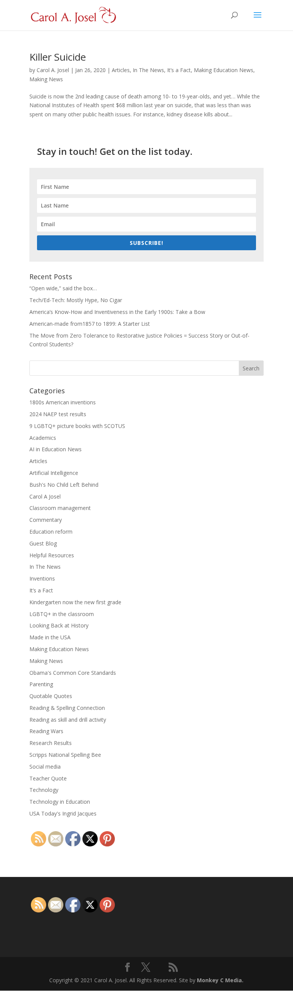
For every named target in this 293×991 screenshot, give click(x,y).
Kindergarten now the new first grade (75, 602)
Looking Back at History (59, 625)
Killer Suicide (57, 57)
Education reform (50, 531)
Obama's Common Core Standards (72, 672)
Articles (121, 70)
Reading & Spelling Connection (67, 707)
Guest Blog (43, 543)
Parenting (41, 684)
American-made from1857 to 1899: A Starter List (89, 323)
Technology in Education (59, 801)
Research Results (50, 742)
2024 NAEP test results (57, 414)
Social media (45, 766)
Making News (46, 79)
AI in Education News (55, 449)
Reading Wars (46, 731)
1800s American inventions (62, 402)
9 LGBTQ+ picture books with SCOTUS (77, 426)
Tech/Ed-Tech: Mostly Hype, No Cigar (75, 300)
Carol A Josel (45, 496)
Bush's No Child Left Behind (63, 484)
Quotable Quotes (50, 696)
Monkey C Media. (220, 980)
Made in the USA (50, 637)
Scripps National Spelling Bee (65, 754)
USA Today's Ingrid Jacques (63, 813)
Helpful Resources (51, 555)
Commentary (45, 519)
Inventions (42, 578)
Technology (43, 789)
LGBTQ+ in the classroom (61, 614)
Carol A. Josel (53, 70)
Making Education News (223, 70)
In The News (148, 70)
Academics (42, 437)
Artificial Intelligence (53, 472)
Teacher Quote (48, 778)
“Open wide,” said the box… (63, 288)
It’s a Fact (179, 70)
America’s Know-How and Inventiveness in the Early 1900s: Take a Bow (117, 311)
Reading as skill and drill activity (67, 719)
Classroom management (60, 508)
